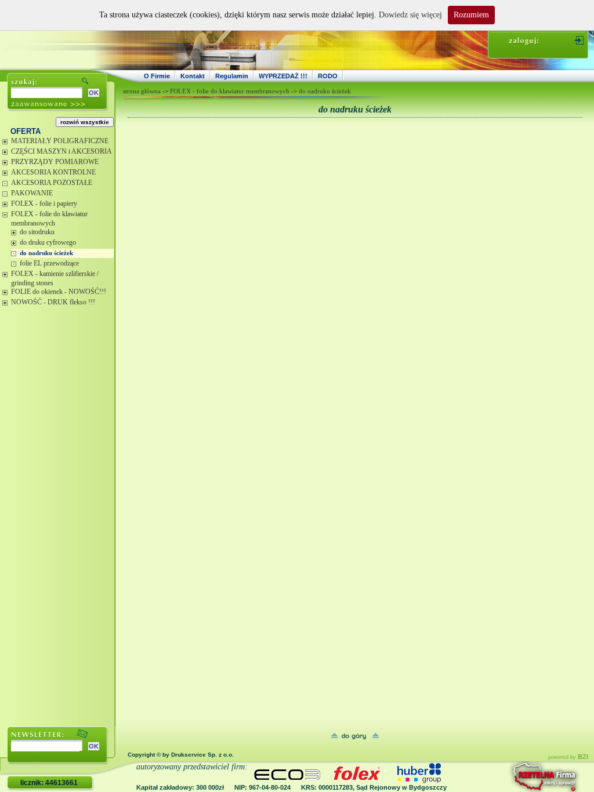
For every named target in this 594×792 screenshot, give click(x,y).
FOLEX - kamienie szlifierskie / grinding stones (55, 278)
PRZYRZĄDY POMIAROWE (55, 162)
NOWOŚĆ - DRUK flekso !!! (53, 302)
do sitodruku (37, 232)
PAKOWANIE (32, 193)
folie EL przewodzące (49, 263)
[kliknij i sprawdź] (513, 776)
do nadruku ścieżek (46, 252)
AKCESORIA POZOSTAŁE (51, 183)
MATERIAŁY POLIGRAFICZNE (59, 141)
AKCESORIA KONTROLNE (53, 172)
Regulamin (231, 75)
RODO (328, 75)
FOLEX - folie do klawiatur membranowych (49, 218)
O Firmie (157, 75)
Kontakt (192, 75)
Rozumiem (471, 14)
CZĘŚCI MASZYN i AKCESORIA (61, 151)
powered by (568, 757)
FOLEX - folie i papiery (44, 203)
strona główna (142, 91)
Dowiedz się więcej (410, 14)
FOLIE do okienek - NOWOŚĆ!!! (58, 292)
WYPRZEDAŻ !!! (283, 75)
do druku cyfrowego (48, 242)
